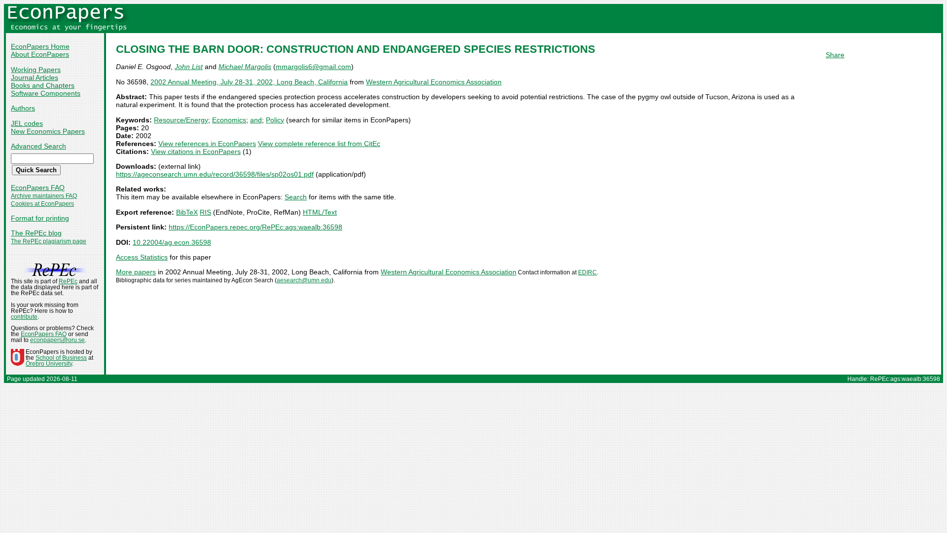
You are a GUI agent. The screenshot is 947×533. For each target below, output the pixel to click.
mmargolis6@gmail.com (313, 67)
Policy (275, 120)
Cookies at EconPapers (42, 204)
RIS (205, 212)
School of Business (61, 358)
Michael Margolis (245, 67)
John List (189, 67)
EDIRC (587, 272)
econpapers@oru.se (57, 340)
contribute (24, 317)
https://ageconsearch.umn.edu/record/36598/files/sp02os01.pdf (215, 174)
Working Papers (36, 70)
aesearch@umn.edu (304, 280)
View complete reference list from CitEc (319, 144)
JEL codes (27, 123)
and (256, 120)
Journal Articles (34, 77)
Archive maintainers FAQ (44, 196)
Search (296, 197)
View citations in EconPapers (196, 151)
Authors (23, 108)
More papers (136, 272)
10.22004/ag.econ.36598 (172, 242)
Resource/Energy (181, 120)
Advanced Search (38, 146)
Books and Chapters (42, 85)
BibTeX (187, 212)
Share (835, 55)
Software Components (45, 93)
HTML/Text (320, 212)
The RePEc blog (36, 233)
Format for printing (40, 218)
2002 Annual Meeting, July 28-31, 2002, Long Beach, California (249, 82)
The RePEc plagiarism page (48, 241)
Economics (229, 120)
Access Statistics (142, 257)
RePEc (68, 281)
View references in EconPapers (207, 144)
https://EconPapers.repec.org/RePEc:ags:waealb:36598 (255, 227)
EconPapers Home (40, 46)
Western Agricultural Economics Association (434, 82)
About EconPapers (40, 54)
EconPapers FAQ (38, 187)
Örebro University (49, 364)
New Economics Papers (48, 131)
